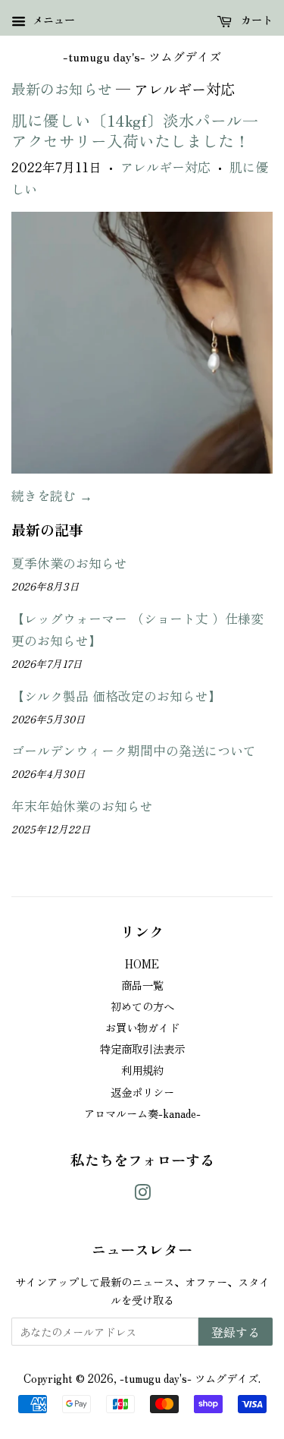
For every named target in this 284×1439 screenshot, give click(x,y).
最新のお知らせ (61, 88)
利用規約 (142, 1070)
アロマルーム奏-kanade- (142, 1113)
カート (255, 19)
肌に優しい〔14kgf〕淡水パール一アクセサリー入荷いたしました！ (134, 130)
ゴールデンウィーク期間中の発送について (133, 750)
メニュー (52, 19)
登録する (235, 1332)
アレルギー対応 (165, 166)
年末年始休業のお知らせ (82, 805)
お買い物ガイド (142, 1027)
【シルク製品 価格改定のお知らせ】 (116, 695)
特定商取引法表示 (142, 1048)
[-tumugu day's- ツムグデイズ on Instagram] (142, 1194)
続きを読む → (51, 495)
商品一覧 (142, 985)
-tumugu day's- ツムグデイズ (142, 56)
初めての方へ (142, 1006)
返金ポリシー (142, 1092)
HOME (142, 963)
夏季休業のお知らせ (69, 562)
